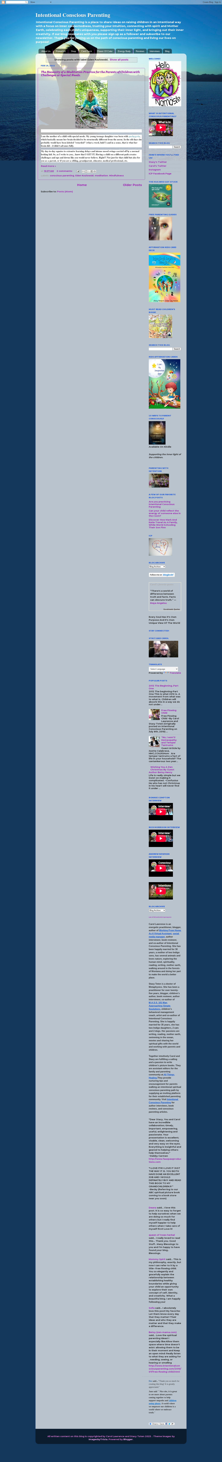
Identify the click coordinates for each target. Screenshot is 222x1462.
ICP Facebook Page (160, 173)
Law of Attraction (155, 917)
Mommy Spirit (157, 1259)
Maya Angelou (158, 603)
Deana (152, 1207)
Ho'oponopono (166, 917)
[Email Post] (77, 171)
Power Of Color (105, 51)
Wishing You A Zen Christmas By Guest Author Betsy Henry (161, 770)
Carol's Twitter (157, 166)
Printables (61, 51)
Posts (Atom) (65, 191)
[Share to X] (88, 171)
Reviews (140, 51)
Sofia (152, 1308)
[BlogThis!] (86, 171)
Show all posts (119, 59)
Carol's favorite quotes (162, 584)
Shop (73, 51)
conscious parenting (62, 175)
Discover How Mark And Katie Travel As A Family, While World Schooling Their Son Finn (163, 523)
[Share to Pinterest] (94, 171)
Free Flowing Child (168, 711)
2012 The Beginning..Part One (163, 687)
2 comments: (65, 171)
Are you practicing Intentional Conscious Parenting (162, 504)
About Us (46, 51)
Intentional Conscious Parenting (72, 15)
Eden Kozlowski (84, 175)
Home (82, 185)
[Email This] (83, 171)
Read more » (48, 166)
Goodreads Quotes (171, 609)
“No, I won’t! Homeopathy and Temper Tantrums (169, 741)
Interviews (155, 51)
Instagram (155, 169)
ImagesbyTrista (98, 1439)
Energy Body (124, 51)
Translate (175, 673)
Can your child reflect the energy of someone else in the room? (165, 513)
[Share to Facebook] (91, 171)
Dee (150, 1381)
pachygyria (134, 136)
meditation (101, 175)
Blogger (128, 1439)
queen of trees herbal (162, 1235)
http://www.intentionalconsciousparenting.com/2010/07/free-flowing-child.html (165, 1368)
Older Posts (132, 185)
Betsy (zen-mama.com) (163, 1332)
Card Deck (86, 51)
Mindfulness (116, 175)
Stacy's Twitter (158, 162)
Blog (167, 51)
